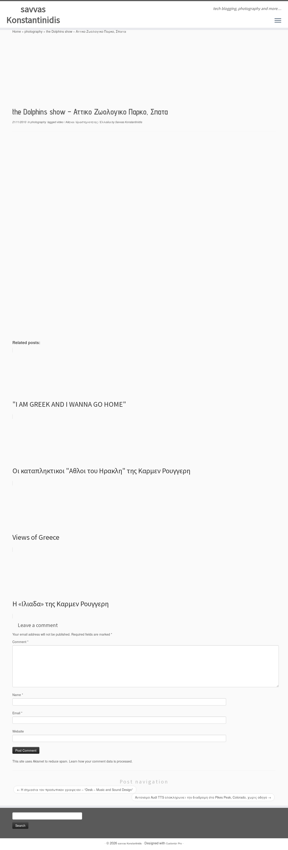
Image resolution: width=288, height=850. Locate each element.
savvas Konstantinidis (33, 14)
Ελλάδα (106, 122)
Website (18, 731)
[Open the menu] (277, 20)
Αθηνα (70, 122)
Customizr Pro (174, 843)
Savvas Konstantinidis (128, 122)
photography (34, 31)
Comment (20, 641)
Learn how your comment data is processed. (101, 761)
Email (17, 713)
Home (16, 31)
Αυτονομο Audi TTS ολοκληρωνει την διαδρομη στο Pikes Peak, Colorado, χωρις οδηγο (203, 797)
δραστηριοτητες (87, 122)
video (60, 122)
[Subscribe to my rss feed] (81, 9)
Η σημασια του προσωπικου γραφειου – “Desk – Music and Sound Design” (75, 789)
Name (17, 694)
